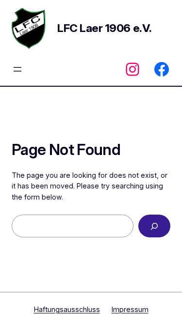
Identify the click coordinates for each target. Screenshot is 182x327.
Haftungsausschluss (67, 309)
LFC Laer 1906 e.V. (104, 28)
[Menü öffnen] (17, 69)
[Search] (154, 226)
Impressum (130, 309)
